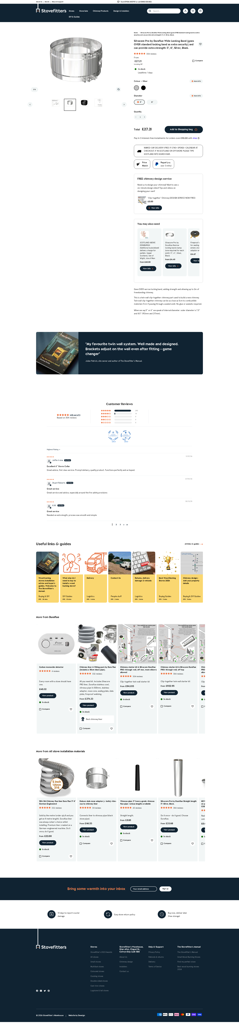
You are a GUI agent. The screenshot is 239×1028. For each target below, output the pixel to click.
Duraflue (54, 617)
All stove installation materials (67, 751)
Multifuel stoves (97, 967)
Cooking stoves (96, 976)
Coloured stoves (97, 971)
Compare (199, 61)
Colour (141, 81)
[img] (50, 456)
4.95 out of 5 (75, 415)
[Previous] (30, 104)
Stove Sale (83, 11)
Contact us (124, 971)
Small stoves (95, 962)
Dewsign (81, 1015)
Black (143, 87)
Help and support (57, 1)
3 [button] (120, 525)
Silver (136, 87)
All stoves (94, 957)
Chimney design (126, 962)
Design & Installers (121, 11)
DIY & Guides (74, 17)
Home (136, 32)
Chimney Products (101, 11)
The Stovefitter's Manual (187, 952)
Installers (123, 967)
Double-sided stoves (99, 981)
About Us (39, 1)
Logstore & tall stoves (99, 990)
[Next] (124, 104)
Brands (47, 1)
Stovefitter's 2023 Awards (101, 952)
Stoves (71, 11)
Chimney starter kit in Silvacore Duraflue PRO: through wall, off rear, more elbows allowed (138, 669)
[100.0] (113, 435)
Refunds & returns (156, 957)
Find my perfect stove (186, 962)
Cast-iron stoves (97, 986)
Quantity (138, 112)
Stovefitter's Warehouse (53, 1015)
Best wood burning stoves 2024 (188, 968)
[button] (140, 54)
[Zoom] (118, 89)
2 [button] (116, 525)
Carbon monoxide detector (51, 667)
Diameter (138, 96)
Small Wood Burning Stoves (188, 957)
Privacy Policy (154, 952)
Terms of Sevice (155, 967)
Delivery (152, 962)
